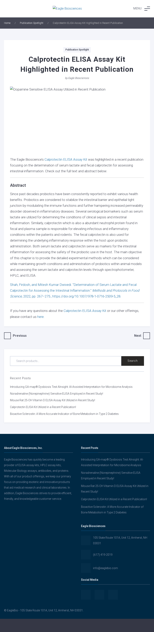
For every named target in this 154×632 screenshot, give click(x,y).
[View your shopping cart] (128, 625)
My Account (25, 625)
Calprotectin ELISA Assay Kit (66, 159)
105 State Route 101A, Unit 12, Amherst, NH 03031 (120, 540)
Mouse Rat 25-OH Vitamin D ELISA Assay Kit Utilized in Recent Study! (52, 400)
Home (7, 22)
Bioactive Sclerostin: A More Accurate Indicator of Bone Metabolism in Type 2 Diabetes (64, 413)
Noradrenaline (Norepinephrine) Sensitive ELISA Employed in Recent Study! (56, 393)
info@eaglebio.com (105, 568)
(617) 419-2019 (102, 554)
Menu (137, 8)
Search (133, 360)
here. (40, 317)
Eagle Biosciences (78, 78)
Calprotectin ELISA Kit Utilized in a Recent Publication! (43, 407)
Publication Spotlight (31, 22)
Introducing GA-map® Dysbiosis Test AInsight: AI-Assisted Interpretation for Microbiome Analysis (71, 386)
